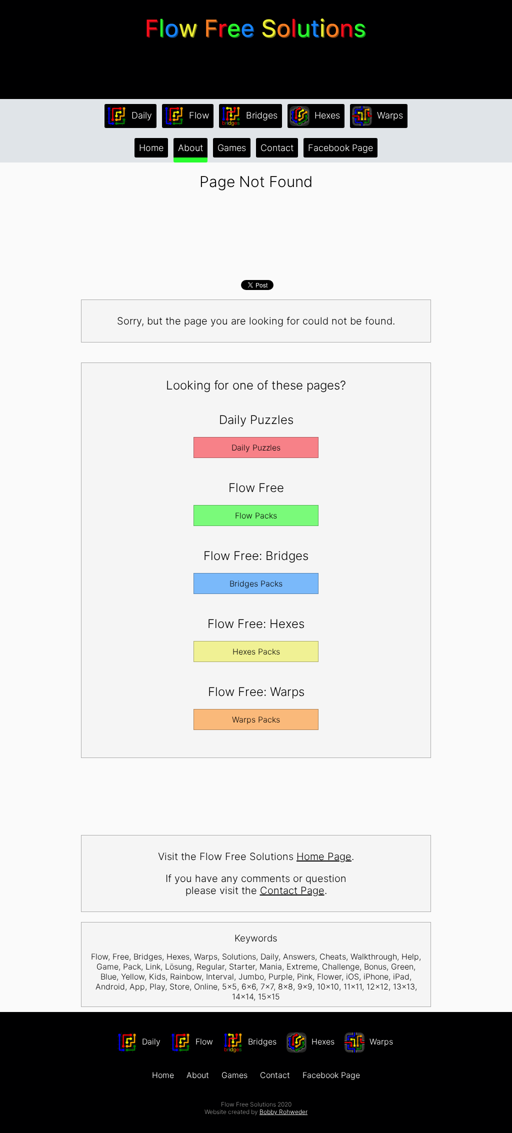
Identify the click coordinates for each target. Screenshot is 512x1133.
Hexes (326, 115)
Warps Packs (256, 719)
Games (232, 147)
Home (151, 147)
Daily (140, 115)
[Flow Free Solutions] (256, 42)
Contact (277, 147)
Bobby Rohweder (284, 1112)
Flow (197, 115)
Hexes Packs (256, 651)
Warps (388, 115)
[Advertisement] (256, 69)
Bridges (261, 115)
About (190, 147)
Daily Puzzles (256, 447)
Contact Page (292, 890)
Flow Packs (256, 515)
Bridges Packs (256, 583)
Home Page (324, 856)
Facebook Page (340, 147)
